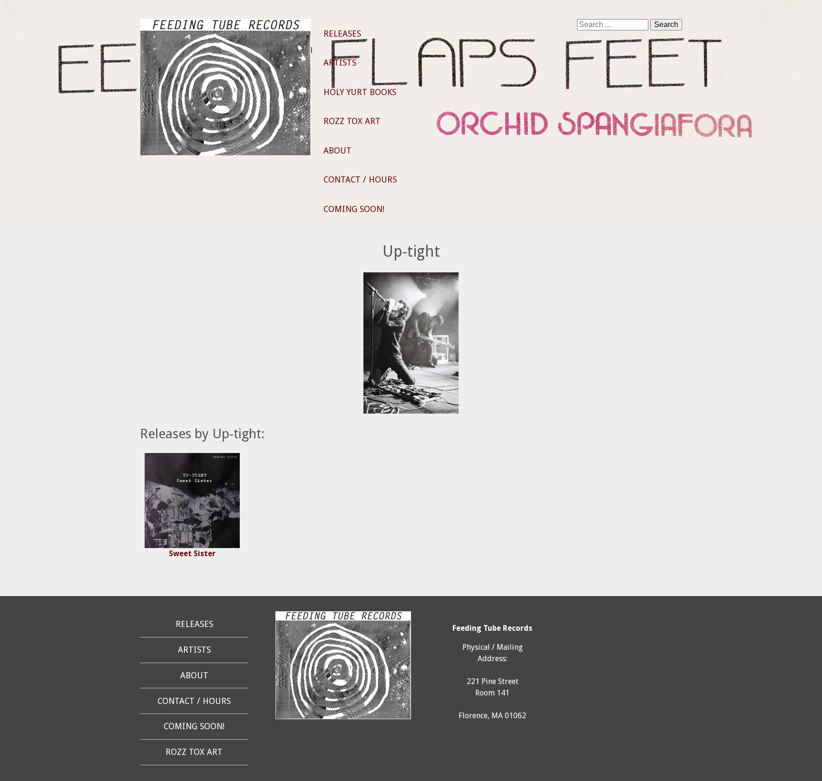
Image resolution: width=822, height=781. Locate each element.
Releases (342, 34)
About (337, 150)
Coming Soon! (353, 209)
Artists (339, 62)
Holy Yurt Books (359, 92)
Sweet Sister (192, 553)
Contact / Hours (360, 179)
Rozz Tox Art (352, 121)
